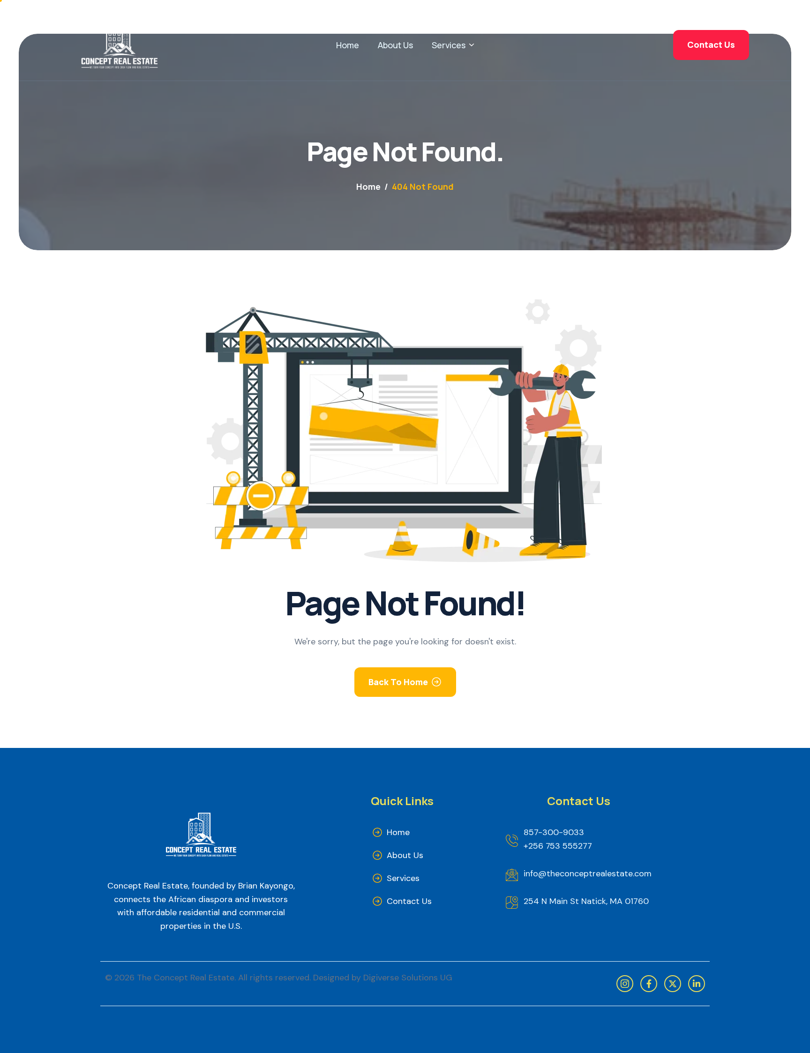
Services (448, 45)
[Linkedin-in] (696, 983)
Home (347, 45)
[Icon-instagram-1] (624, 983)
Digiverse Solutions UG (407, 977)
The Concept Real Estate (185, 977)
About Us (395, 45)
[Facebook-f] (648, 983)
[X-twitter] (672, 983)
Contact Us (409, 901)
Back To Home (398, 681)
